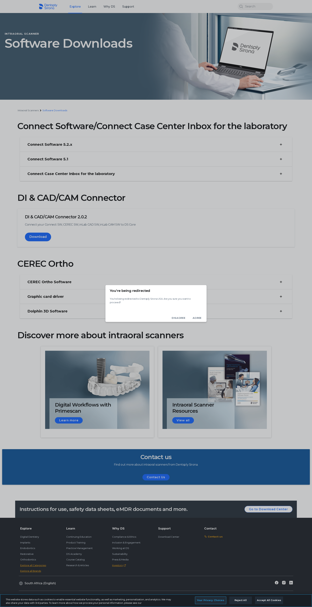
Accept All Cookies (269, 600)
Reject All (241, 600)
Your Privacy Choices (210, 600)
